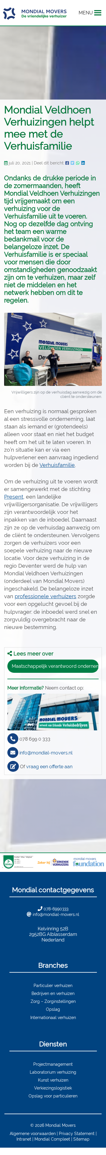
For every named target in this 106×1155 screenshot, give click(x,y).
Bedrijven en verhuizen (53, 993)
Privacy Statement (77, 1133)
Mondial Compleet (52, 1138)
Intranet (23, 1138)
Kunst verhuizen (53, 1079)
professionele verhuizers (45, 596)
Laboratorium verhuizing (53, 1072)
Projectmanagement (53, 1064)
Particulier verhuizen (53, 985)
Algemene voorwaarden (33, 1133)
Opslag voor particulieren (53, 1095)
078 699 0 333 (34, 739)
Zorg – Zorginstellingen (53, 1001)
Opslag (53, 1009)
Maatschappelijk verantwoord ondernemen (55, 666)
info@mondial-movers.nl (45, 753)
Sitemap (81, 1138)
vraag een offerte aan (49, 766)
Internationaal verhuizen (53, 1017)
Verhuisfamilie (57, 465)
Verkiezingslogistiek (53, 1087)
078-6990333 (56, 908)
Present (13, 497)
